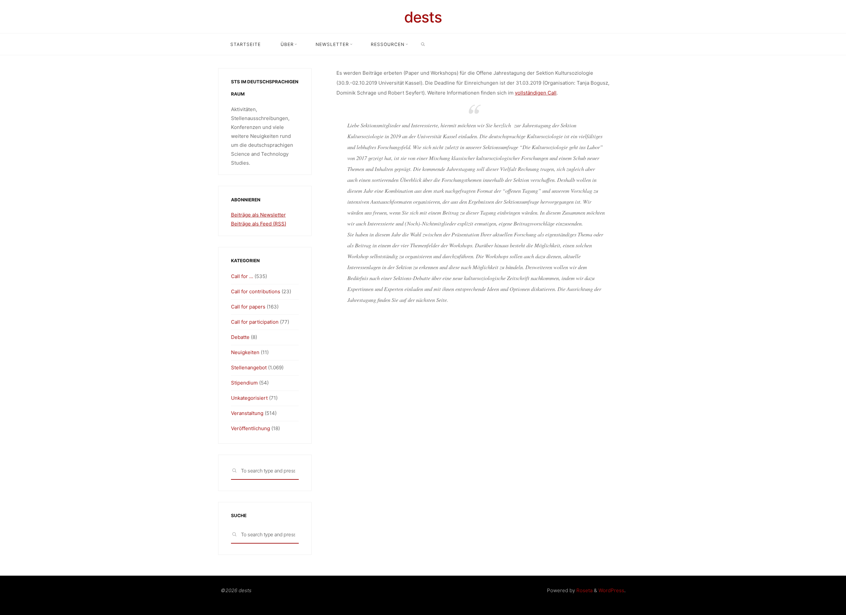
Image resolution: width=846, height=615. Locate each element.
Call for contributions (255, 291)
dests (423, 17)
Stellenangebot (249, 367)
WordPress (611, 590)
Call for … (242, 276)
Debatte (240, 337)
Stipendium (244, 383)
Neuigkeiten (245, 352)
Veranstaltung (247, 413)
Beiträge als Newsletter (258, 215)
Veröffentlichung (250, 428)
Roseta (584, 590)
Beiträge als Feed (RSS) (258, 224)
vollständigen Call (536, 93)
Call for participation (255, 322)
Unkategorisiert (249, 398)
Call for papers (248, 307)
